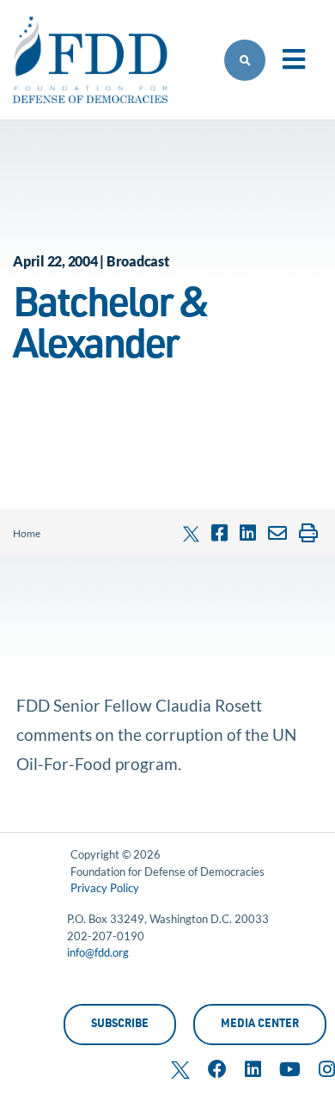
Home (26, 533)
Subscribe (120, 1025)
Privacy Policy (104, 888)
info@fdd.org (98, 952)
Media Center (260, 1025)
